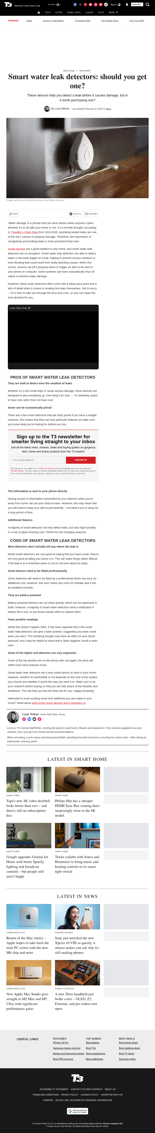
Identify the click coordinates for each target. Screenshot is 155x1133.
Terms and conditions (46, 1095)
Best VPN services (63, 1059)
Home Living (74, 12)
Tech (47, 12)
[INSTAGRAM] (24, 719)
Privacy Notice (17, 471)
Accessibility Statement (54, 1089)
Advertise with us (111, 1095)
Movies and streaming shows (68, 1053)
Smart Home (85, 71)
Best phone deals (128, 1042)
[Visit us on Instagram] (95, 4)
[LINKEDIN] (30, 719)
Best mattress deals (129, 1048)
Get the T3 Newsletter (53, 20)
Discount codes (127, 1059)
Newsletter (93, 214)
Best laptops (92, 1042)
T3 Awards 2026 (82, 20)
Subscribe (136, 4)
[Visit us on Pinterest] (85, 4)
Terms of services (47, 468)
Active (58, 12)
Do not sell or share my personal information (84, 1100)
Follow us (77, 214)
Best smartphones (95, 1053)
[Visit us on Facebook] (75, 4)
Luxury (89, 12)
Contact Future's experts (86, 1089)
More (112, 12)
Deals (29, 20)
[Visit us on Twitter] (80, 4)
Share (15, 214)
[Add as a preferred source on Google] (77, 1111)
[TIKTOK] (40, 719)
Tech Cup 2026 (136, 20)
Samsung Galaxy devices (66, 1048)
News (108, 109)
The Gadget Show (110, 20)
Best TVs (91, 1048)
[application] (53, 337)
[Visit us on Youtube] (90, 4)
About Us (110, 1089)
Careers (48, 1100)
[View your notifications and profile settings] (127, 5)
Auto (101, 12)
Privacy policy (69, 1095)
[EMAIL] (35, 719)
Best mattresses (94, 1059)
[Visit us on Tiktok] (106, 4)
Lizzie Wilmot (62, 108)
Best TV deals (126, 1053)
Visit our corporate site (112, 1124)
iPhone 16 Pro (60, 1042)
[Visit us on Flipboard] (101, 4)
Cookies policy (90, 1095)
